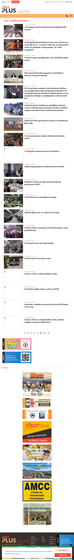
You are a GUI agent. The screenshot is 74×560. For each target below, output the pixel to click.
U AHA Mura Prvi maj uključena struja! (40, 197)
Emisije (44, 541)
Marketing (68, 2)
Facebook (3, 2)
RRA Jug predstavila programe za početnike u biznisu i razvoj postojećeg (43, 74)
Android (25, 357)
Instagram (6, 2)
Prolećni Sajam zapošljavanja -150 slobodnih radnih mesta (46, 58)
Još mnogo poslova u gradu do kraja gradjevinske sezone (45, 28)
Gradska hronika (33, 542)
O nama (47, 2)
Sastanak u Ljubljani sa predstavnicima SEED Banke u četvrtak (46, 305)
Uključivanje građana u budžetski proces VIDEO (44, 166)
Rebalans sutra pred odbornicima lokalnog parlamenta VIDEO (42, 183)
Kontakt (61, 2)
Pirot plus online (16, 9)
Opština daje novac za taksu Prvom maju (41, 212)
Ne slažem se (62, 550)
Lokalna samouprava (34, 538)
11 (44, 333)
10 (41, 333)
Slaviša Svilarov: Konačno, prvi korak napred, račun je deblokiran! (46, 229)
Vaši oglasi (43, 538)
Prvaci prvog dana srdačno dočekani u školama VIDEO (44, 137)
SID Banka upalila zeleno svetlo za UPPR (41, 289)
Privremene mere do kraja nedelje (38, 243)
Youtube (8, 2)
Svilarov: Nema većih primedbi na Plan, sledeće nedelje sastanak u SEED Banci (44, 321)
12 (48, 333)
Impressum (53, 2)
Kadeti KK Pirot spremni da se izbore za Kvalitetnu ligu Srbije (46, 121)
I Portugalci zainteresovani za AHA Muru (41, 151)
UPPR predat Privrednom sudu (37, 258)
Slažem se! (63, 555)
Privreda (33, 545)
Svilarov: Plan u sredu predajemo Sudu (40, 274)
